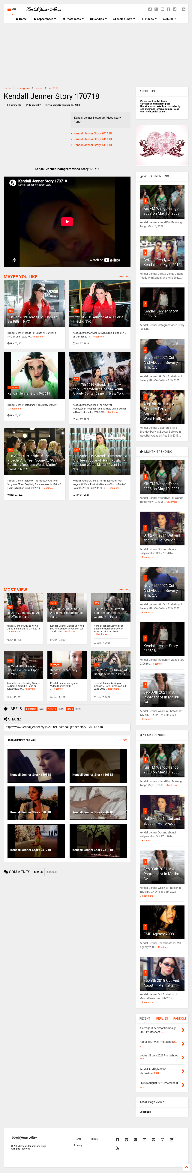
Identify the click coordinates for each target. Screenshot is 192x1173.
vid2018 (53, 88)
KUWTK (171, 18)
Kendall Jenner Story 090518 (30, 812)
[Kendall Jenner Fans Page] (43, 10)
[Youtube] (162, 9)
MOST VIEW (15, 589)
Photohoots (73, 18)
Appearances (44, 18)
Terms (94, 1139)
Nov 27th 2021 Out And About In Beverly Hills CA (160, 362)
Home (23, 18)
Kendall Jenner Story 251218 (30, 850)
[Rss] (183, 9)
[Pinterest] (174, 9)
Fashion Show (123, 18)
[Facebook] (168, 9)
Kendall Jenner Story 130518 (92, 774)
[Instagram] (162, 1140)
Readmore (38, 336)
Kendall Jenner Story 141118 (93, 139)
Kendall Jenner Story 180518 (30, 774)
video (39, 88)
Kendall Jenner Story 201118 (93, 133)
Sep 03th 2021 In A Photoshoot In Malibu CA (161, 697)
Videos (149, 18)
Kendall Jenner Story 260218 (92, 812)
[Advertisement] (96, 54)
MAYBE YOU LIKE (20, 276)
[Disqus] (67, 926)
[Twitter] (150, 9)
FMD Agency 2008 (158, 934)
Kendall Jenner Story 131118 (93, 145)
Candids (98, 18)
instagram (23, 88)
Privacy (78, 1145)
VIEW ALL (124, 276)
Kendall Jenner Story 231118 (92, 850)
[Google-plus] (156, 9)
